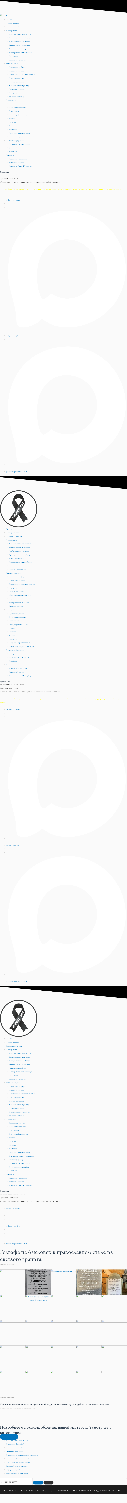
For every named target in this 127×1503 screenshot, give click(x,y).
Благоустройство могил (18, 115)
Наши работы (11, 30)
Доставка (13, 129)
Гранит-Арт (5, 172)
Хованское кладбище (17, 49)
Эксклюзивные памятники (19, 38)
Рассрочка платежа (14, 27)
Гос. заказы (13, 56)
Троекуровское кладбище (20, 45)
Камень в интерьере (17, 96)
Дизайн (12, 118)
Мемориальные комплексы (20, 34)
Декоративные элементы (19, 93)
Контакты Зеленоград (18, 159)
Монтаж (12, 126)
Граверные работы (17, 104)
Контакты (10, 155)
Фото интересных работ (19, 147)
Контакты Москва (16, 162)
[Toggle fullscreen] (26, 1497)
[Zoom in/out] (36, 1497)
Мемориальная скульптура (19, 85)
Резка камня (14, 111)
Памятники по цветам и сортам (22, 74)
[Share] (15, 1497)
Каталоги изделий (13, 63)
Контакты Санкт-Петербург (20, 166)
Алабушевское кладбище (19, 41)
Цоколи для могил (16, 82)
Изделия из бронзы (17, 89)
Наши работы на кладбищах (20, 52)
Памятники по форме (17, 67)
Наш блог (13, 151)
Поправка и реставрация (19, 133)
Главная (9, 19)
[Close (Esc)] (5, 1497)
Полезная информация (15, 140)
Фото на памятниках (17, 107)
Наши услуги (11, 100)
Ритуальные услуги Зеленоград (21, 137)
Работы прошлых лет (17, 60)
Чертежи (12, 122)
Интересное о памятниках (19, 144)
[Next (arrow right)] (15, 1501)
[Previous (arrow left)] (5, 1501)
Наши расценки (12, 23)
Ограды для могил (16, 78)
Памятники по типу (17, 71)
